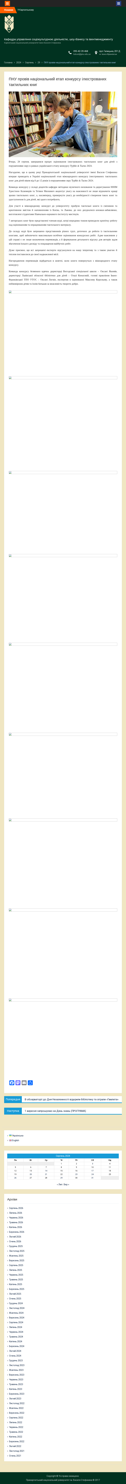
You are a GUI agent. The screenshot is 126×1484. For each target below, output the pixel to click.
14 (46, 1171)
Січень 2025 (15, 1298)
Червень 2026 (16, 1217)
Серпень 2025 (16, 1265)
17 (92, 1171)
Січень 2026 (15, 1241)
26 (15, 1178)
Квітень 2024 (15, 1341)
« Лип (59, 1184)
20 (31, 1174)
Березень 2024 (16, 1346)
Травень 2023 (16, 1384)
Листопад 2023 (16, 1365)
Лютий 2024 (15, 1351)
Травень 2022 (16, 1432)
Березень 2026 (16, 1232)
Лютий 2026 (15, 1236)
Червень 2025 (16, 1275)
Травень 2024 (16, 1336)
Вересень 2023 (16, 1375)
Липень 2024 (15, 1327)
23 (76, 1174)
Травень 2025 (16, 1279)
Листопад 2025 (16, 1251)
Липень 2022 (15, 1422)
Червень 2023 (16, 1379)
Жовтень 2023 (16, 1370)
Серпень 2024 (16, 1322)
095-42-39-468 (80, 51)
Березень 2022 (16, 1441)
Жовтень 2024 (16, 1313)
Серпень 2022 (16, 1417)
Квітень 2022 (15, 1436)
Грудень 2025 (16, 1246)
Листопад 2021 (16, 1451)
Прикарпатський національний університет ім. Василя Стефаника (59, 1480)
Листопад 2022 (16, 1403)
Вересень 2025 (16, 1260)
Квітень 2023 (15, 1389)
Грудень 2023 (16, 1360)
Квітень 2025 (15, 1284)
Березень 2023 (16, 1394)
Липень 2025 (15, 1270)
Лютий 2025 (15, 1294)
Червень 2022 (16, 1427)
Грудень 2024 (16, 1303)
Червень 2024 (16, 1332)
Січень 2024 (15, 1356)
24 (92, 1174)
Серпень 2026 (16, 1208)
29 (61, 1178)
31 (92, 1178)
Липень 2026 (15, 1213)
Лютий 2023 (15, 1398)
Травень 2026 (16, 1222)
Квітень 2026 (15, 1227)
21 (46, 1174)
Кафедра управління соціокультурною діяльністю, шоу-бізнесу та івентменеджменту (58, 39)
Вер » (66, 1184)
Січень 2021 (15, 1456)
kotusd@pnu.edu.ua (82, 54)
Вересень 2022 (16, 1413)
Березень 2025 (16, 1289)
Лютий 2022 (15, 1446)
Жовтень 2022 (16, 1408)
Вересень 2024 (16, 1317)
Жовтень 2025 (16, 1256)
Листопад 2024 (16, 1308)
